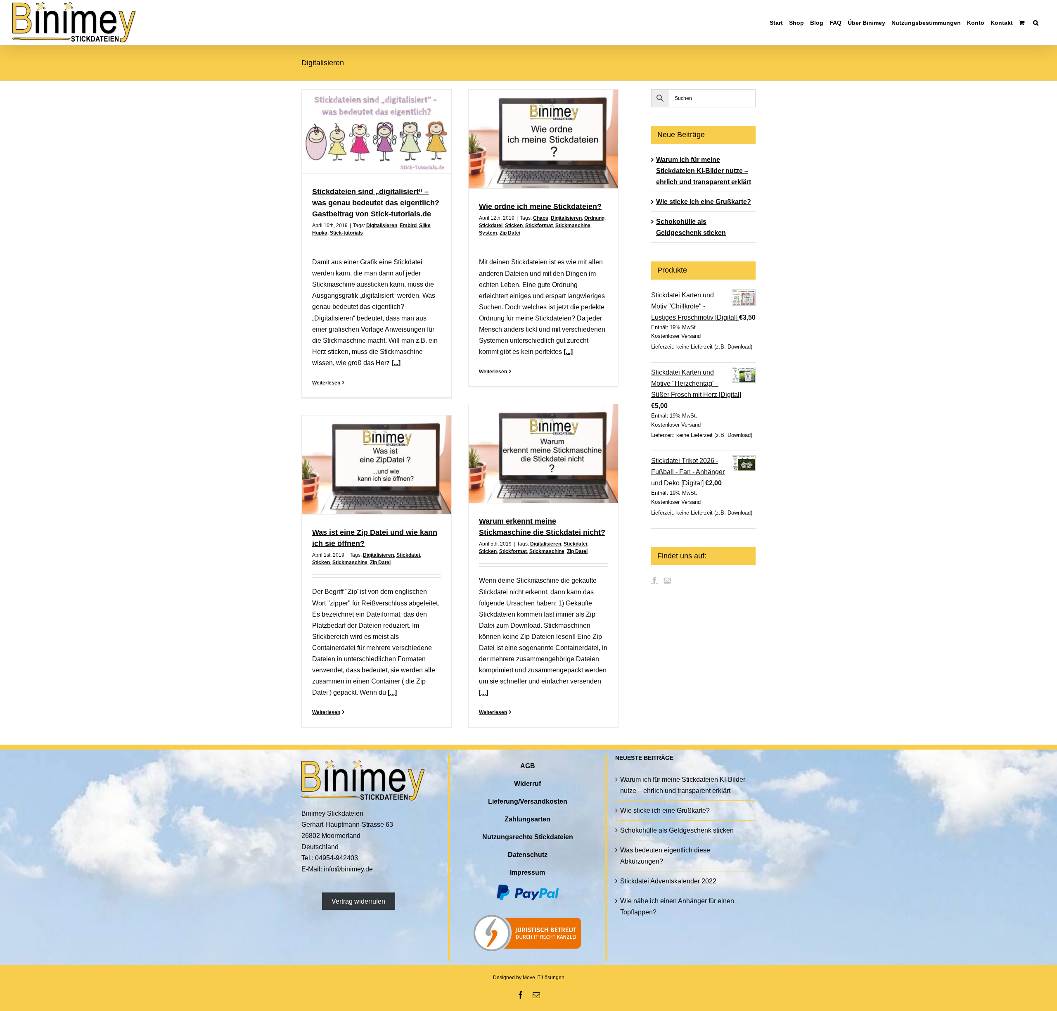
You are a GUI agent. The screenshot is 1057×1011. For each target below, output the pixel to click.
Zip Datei (510, 233)
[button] (1035, 22)
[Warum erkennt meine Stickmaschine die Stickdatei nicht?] (543, 453)
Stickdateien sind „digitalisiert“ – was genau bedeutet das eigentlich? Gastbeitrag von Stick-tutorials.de (375, 202)
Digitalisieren (381, 225)
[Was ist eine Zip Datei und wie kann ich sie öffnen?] (376, 464)
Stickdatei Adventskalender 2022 (668, 881)
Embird (408, 225)
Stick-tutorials (346, 233)
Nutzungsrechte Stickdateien (527, 836)
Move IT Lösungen (543, 977)
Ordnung (594, 218)
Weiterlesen (326, 383)
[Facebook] (654, 580)
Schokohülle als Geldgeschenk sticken (677, 830)
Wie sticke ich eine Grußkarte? (703, 201)
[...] (396, 362)
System (488, 233)
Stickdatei (490, 225)
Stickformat (539, 225)
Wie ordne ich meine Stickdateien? (540, 206)
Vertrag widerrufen (358, 900)
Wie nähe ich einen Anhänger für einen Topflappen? (677, 906)
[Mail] (667, 580)
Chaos (540, 218)
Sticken (514, 225)
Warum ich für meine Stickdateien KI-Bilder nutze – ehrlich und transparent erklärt (703, 170)
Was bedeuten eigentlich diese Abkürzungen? (665, 856)
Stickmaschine (572, 225)
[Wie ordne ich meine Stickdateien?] (543, 139)
